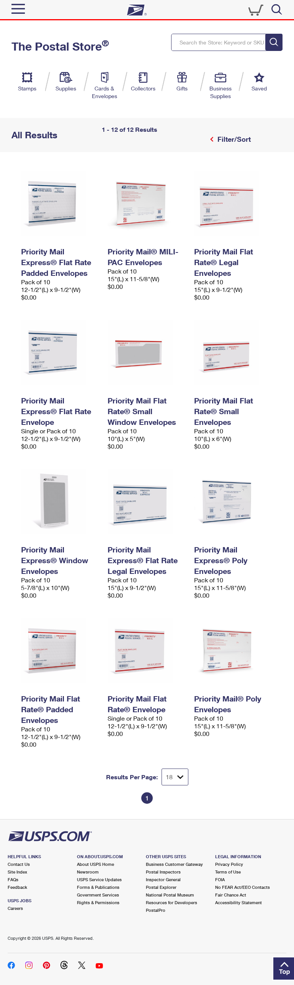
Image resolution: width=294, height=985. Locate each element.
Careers (15, 908)
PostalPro (155, 910)
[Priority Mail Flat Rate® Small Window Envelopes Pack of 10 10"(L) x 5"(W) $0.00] (147, 352)
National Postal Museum (170, 894)
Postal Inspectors (163, 871)
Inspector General (163, 879)
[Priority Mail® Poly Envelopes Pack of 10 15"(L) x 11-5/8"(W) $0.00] (233, 650)
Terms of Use (228, 871)
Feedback (17, 887)
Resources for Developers (171, 902)
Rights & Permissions (98, 902)
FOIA (220, 879)
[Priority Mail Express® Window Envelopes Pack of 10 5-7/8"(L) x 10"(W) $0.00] (60, 501)
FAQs (13, 879)
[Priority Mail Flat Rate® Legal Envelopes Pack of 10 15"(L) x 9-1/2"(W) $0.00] (233, 203)
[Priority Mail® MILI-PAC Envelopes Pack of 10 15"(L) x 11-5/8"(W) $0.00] (147, 203)
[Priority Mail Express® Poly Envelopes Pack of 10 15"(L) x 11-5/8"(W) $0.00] (233, 501)
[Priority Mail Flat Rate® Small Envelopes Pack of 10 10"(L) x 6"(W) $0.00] (233, 352)
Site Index (17, 871)
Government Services (98, 894)
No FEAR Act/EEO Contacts (242, 887)
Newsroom (88, 871)
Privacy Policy (229, 864)
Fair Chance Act (230, 894)
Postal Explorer (161, 887)
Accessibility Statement (238, 902)
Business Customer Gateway (174, 864)
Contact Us (19, 864)
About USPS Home (95, 864)
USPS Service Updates (99, 879)
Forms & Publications (98, 887)
